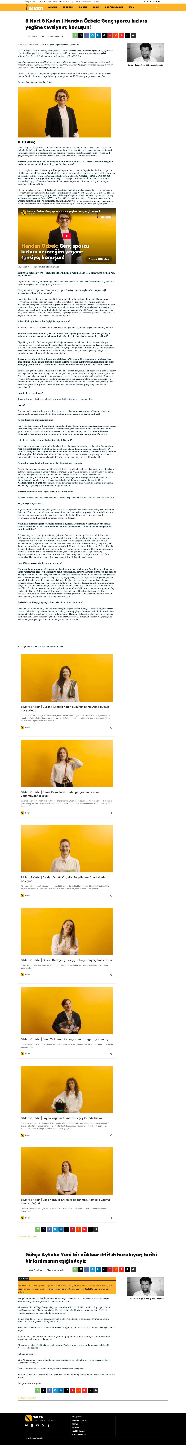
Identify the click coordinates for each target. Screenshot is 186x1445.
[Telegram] (92, 35)
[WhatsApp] (75, 35)
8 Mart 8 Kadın (31, 1236)
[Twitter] (150, 1)
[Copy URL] (104, 35)
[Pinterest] (109, 35)
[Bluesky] (147, 1)
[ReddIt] (115, 35)
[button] (157, 7)
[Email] (127, 35)
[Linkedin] (98, 35)
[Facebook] (156, 1)
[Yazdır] (133, 35)
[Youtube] (153, 1)
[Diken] (34, 7)
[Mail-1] (159, 1)
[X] (80, 35)
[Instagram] (144, 1)
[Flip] (121, 35)
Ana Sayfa (21, 1236)
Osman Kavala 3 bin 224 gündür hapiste (145, 65)
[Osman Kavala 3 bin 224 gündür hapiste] (145, 52)
